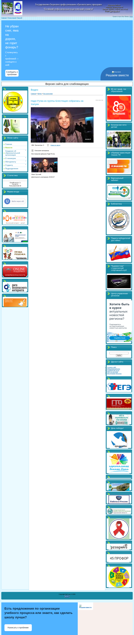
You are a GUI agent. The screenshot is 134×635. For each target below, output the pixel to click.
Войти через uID (18, 201)
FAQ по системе (112, 372)
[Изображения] (44, 165)
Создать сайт (111, 367)
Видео (40, 93)
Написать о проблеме (18, 627)
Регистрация (12, 18)
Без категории (48, 93)
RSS (131, 16)
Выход (19, 18)
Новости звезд (55, 145)
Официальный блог (113, 369)
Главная (4, 18)
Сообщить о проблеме (12, 73)
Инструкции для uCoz (114, 373)
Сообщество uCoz (113, 370)
